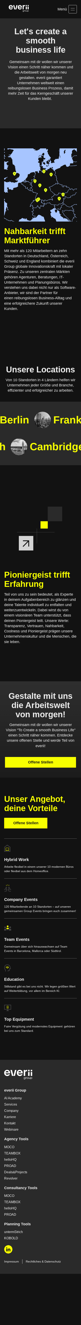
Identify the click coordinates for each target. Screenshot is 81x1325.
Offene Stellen (40, 783)
